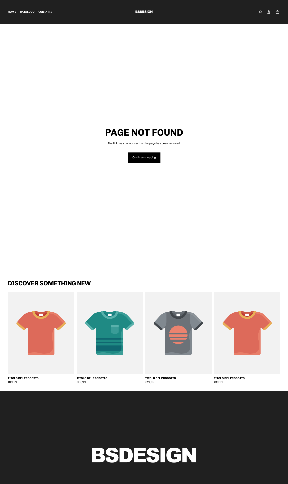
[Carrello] (277, 12)
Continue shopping (144, 157)
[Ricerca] (260, 12)
